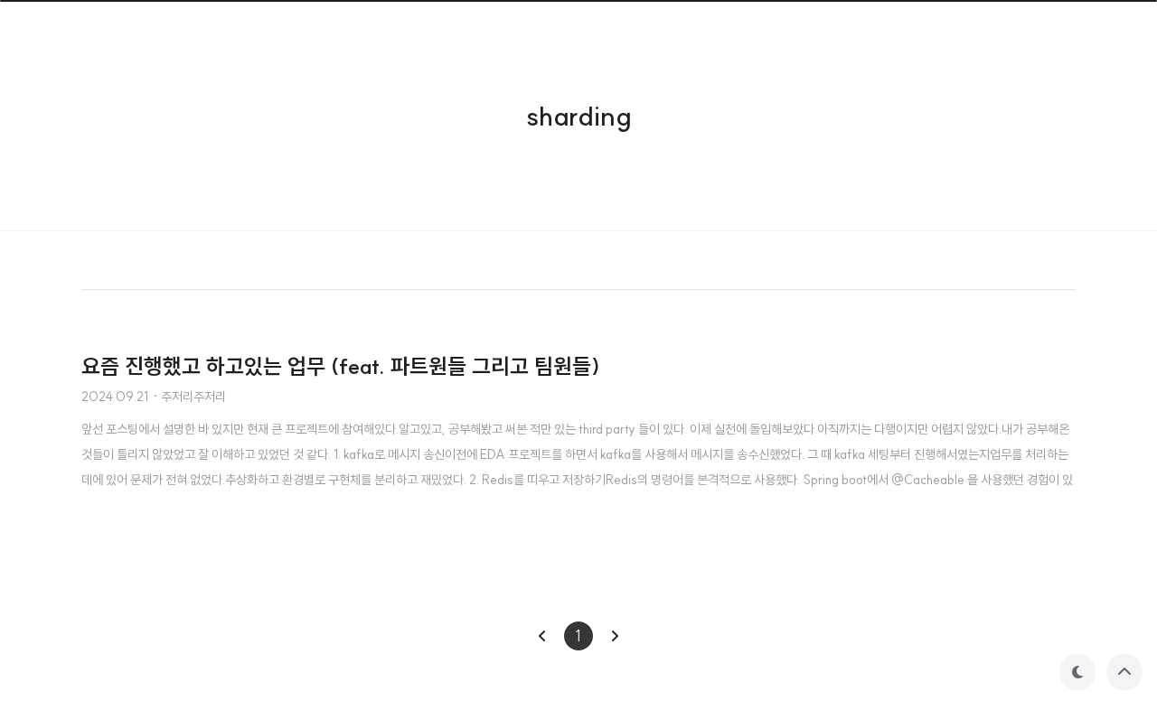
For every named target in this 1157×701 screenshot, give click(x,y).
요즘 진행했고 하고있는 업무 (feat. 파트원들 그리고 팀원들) (340, 365)
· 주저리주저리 (189, 396)
